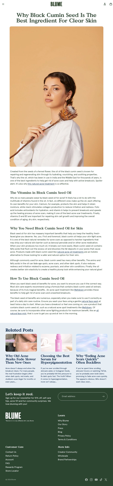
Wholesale (63, 456)
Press (60, 428)
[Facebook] (86, 479)
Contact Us (11, 452)
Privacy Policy (64, 436)
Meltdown (79, 290)
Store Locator (12, 471)
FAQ (8, 463)
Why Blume (63, 421)
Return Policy (12, 456)
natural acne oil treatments (70, 252)
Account (10, 459)
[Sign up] (103, 396)
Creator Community (67, 452)
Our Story (62, 424)
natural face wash (89, 301)
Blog (60, 432)
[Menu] (3, 4)
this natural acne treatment (41, 184)
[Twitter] (105, 479)
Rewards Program (14, 467)
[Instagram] (91, 479)
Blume (13, 479)
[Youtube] (96, 479)
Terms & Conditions (67, 439)
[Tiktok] (101, 479)
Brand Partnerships (67, 459)
